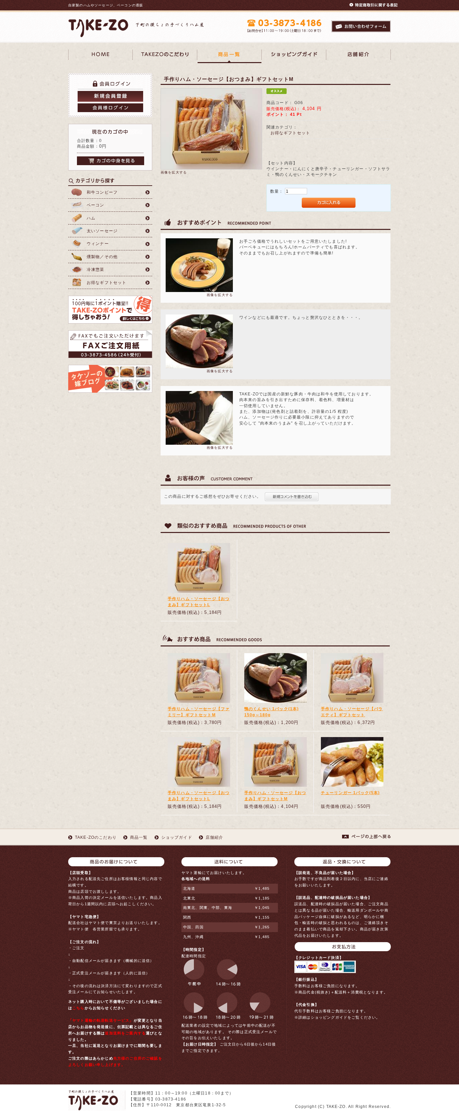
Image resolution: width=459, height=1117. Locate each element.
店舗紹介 (358, 56)
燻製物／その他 (102, 256)
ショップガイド (176, 837)
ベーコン (96, 205)
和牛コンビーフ (102, 192)
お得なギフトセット (106, 282)
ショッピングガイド (294, 56)
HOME (100, 56)
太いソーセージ (102, 231)
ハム (91, 218)
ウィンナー (98, 243)
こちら (78, 1008)
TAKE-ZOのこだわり (165, 56)
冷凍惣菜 (96, 269)
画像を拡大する (174, 172)
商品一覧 (229, 56)
